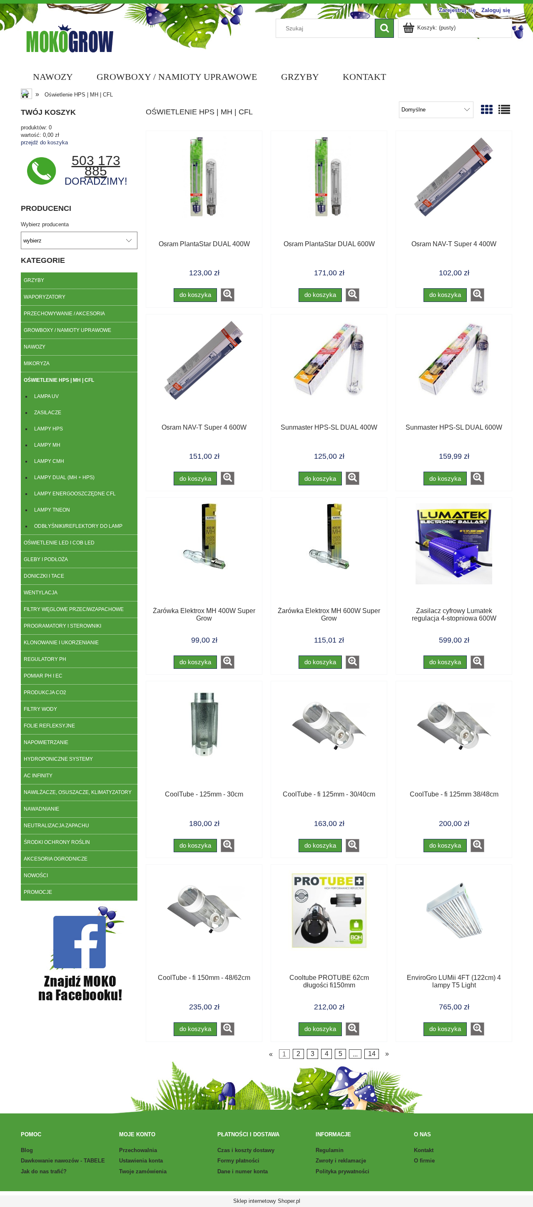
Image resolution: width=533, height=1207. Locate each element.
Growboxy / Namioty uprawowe (67, 330)
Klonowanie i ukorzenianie (61, 643)
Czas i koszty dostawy (245, 1150)
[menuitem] (53, 77)
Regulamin (330, 1150)
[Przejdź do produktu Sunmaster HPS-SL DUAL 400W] (328, 372)
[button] (227, 295)
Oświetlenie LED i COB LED (59, 543)
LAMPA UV (46, 396)
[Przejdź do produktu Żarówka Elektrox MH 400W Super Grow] (204, 555)
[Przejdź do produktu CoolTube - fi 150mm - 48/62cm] (204, 922)
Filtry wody (40, 709)
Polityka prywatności (342, 1171)
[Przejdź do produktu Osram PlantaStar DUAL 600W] (328, 188)
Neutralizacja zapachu (56, 826)
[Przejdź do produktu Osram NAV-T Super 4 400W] (453, 188)
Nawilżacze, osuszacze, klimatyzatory (78, 792)
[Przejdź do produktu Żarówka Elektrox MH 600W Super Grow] (328, 555)
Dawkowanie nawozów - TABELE (63, 1161)
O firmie (424, 1161)
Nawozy (34, 347)
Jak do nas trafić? (44, 1171)
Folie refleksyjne (49, 726)
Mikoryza (37, 363)
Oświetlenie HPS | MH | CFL (59, 380)
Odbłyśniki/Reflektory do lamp (78, 526)
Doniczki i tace (44, 576)
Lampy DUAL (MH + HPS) (64, 477)
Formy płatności (238, 1161)
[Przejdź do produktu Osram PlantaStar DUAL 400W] (204, 188)
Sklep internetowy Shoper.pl (266, 1201)
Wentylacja (40, 593)
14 (372, 1053)
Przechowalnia (138, 1150)
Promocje (38, 892)
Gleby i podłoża (46, 559)
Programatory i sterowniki (62, 626)
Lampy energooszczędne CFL (75, 494)
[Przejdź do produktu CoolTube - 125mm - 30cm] (204, 739)
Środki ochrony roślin (57, 842)
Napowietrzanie (46, 742)
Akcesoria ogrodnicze (55, 859)
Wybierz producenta (45, 225)
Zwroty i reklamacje (341, 1161)
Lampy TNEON (52, 510)
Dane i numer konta (242, 1171)
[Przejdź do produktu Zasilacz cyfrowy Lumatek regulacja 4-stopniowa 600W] (453, 555)
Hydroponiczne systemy (58, 759)
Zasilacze (47, 413)
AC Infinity (38, 776)
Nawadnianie (41, 809)
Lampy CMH (49, 461)
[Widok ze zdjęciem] (487, 110)
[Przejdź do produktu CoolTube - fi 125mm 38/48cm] (453, 739)
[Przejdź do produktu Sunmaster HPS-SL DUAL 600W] (453, 372)
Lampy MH (47, 445)
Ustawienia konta (141, 1161)
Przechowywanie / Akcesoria (64, 314)
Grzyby (34, 280)
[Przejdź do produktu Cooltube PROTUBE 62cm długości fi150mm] (328, 922)
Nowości (36, 875)
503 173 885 (96, 165)
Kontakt (423, 1150)
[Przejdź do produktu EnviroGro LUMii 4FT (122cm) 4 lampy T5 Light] (453, 922)
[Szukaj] (384, 28)
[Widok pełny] (504, 110)
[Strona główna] (69, 37)
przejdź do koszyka (44, 142)
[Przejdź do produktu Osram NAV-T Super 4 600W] (204, 372)
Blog (27, 1150)
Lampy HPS (48, 429)
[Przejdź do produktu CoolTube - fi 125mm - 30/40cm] (328, 739)
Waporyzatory (44, 297)
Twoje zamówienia (143, 1171)
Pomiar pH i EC (43, 676)
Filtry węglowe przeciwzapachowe (74, 609)
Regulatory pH (45, 659)
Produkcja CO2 (45, 692)
